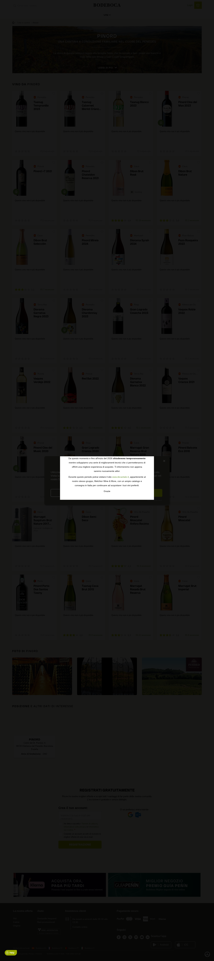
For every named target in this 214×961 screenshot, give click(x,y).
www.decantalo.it (120, 477)
